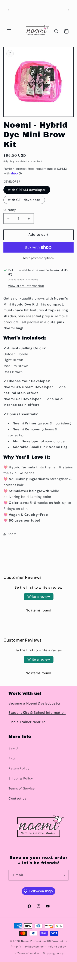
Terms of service (28, 953)
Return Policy (19, 768)
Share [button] (12, 534)
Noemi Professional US (36, 941)
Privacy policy (34, 946)
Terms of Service (22, 788)
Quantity (9, 210)
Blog (12, 758)
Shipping (8, 161)
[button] (9, 31)
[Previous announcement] (8, 10)
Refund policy (57, 946)
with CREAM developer (27, 190)
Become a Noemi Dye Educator (35, 703)
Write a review (38, 596)
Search (14, 748)
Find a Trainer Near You (28, 722)
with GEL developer (24, 200)
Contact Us (17, 798)
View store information (26, 286)
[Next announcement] (69, 10)
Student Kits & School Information (37, 712)
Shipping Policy (21, 778)
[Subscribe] (63, 875)
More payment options (38, 258)
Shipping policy (53, 953)
